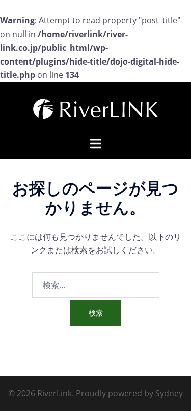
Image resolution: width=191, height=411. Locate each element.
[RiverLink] (95, 108)
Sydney (169, 393)
